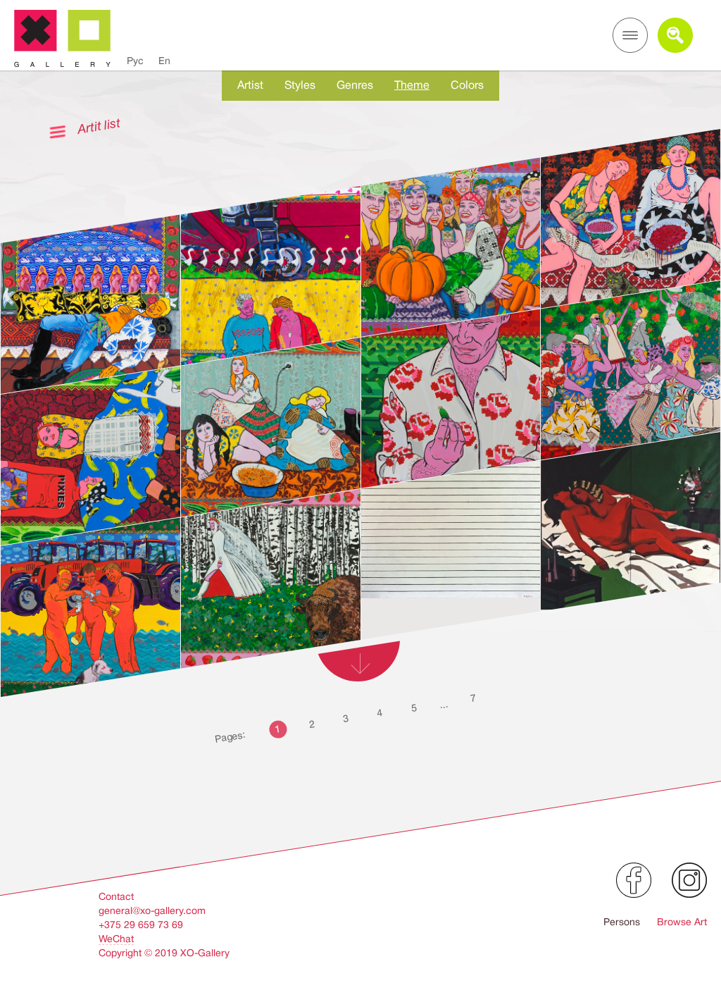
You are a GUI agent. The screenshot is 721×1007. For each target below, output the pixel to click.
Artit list (98, 126)
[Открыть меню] (630, 35)
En (164, 60)
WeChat (116, 938)
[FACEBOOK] (633, 880)
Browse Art (682, 921)
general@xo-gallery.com (152, 910)
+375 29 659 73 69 (141, 924)
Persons (621, 921)
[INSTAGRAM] (689, 880)
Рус (135, 60)
